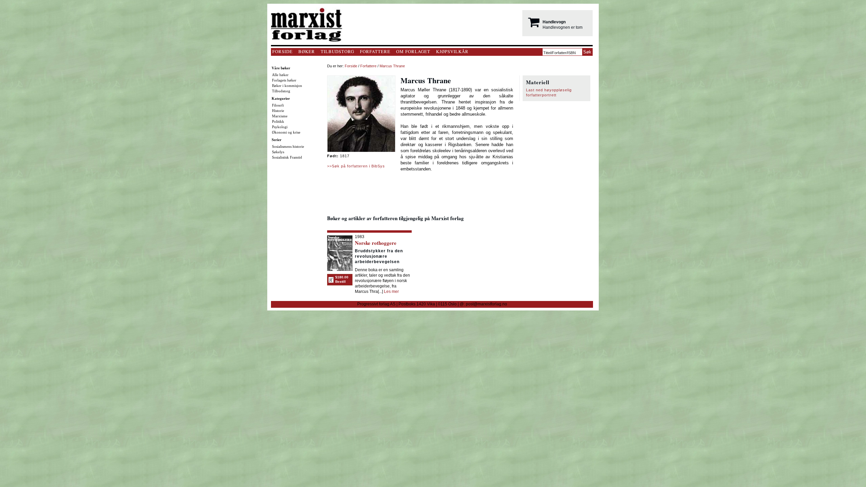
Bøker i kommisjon (287, 86)
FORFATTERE (375, 51)
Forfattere (368, 66)
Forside (351, 66)
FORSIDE (282, 51)
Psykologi (280, 127)
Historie (278, 111)
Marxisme (280, 116)
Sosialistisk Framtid (287, 157)
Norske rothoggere (375, 243)
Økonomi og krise (286, 132)
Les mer (391, 291)
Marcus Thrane (392, 66)
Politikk (278, 121)
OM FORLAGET (413, 51)
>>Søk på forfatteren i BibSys (356, 166)
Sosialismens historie (288, 146)
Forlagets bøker (284, 80)
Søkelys (278, 152)
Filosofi (278, 105)
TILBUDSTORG (337, 51)
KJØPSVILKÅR (452, 51)
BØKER (306, 51)
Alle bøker (280, 75)
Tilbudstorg (281, 91)
